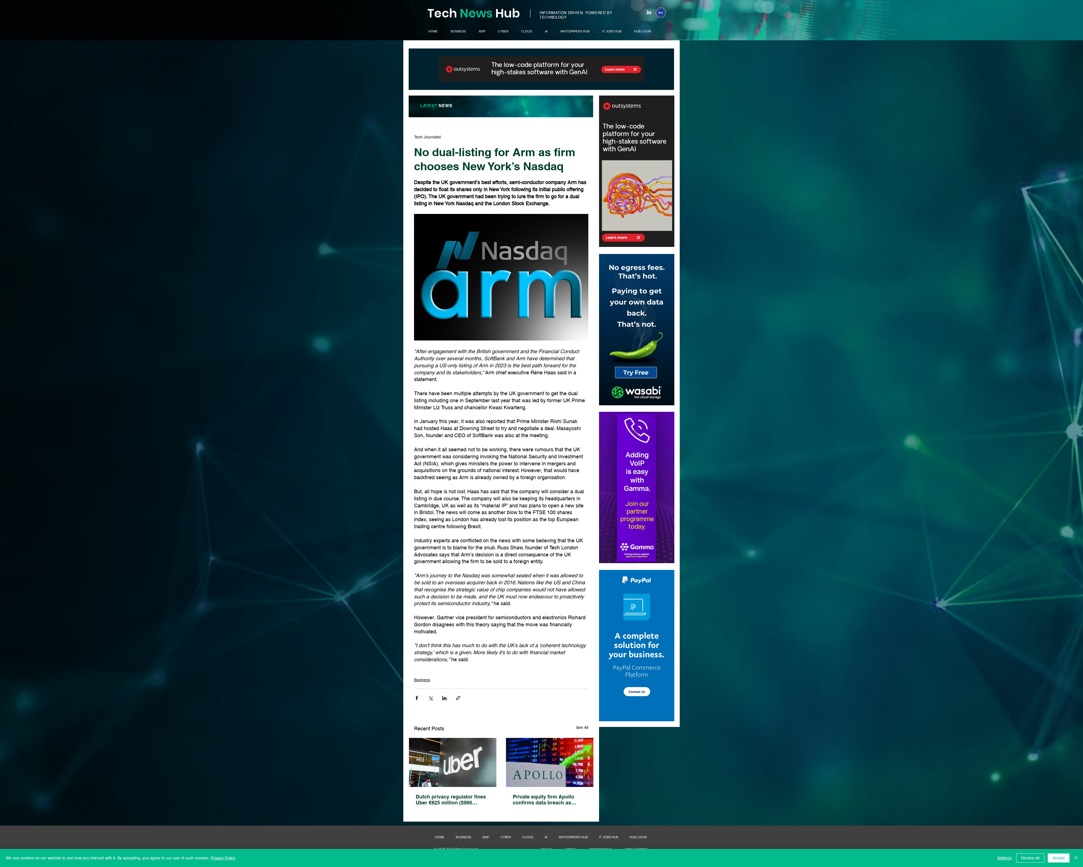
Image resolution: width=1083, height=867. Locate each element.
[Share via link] (458, 698)
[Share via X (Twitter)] (430, 698)
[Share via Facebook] (416, 698)
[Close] (1076, 857)
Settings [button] (1004, 858)
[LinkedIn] (649, 12)
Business (422, 680)
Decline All (1030, 858)
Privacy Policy (223, 858)
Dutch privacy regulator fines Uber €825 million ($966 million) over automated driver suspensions (452, 800)
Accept (1059, 858)
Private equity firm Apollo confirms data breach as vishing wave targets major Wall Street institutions (545, 800)
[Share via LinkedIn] (444, 698)
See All (582, 727)
